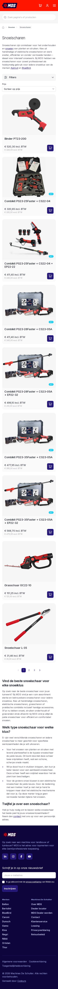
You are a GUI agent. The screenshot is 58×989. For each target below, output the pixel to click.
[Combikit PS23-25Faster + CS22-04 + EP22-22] (29, 250)
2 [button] (29, 670)
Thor (4, 947)
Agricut (14, 68)
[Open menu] (54, 5)
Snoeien (11, 27)
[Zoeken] (5, 17)
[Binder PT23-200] (29, 123)
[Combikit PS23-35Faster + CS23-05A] (29, 442)
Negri (5, 934)
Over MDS (36, 904)
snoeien (9, 48)
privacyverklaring (33, 882)
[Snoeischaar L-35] (29, 632)
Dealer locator (39, 908)
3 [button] (34, 670)
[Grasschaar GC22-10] (29, 570)
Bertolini (6, 908)
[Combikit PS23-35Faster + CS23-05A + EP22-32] (29, 506)
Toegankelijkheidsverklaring (16, 965)
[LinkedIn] (5, 856)
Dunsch (6, 921)
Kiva (4, 930)
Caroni (5, 917)
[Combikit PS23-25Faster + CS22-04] (29, 186)
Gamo (5, 925)
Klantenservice (39, 921)
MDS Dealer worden (41, 912)
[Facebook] (21, 856)
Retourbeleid (38, 934)
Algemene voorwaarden (14, 961)
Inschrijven (10, 888)
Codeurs (21, 981)
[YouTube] (29, 856)
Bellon (5, 904)
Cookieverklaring (37, 961)
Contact (35, 917)
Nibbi (5, 938)
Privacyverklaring (40, 930)
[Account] (47, 5)
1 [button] (23, 670)
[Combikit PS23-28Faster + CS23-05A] (29, 314)
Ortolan (6, 943)
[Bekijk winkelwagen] (40, 5)
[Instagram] (13, 856)
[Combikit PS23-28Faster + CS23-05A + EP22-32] (29, 378)
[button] (40, 670)
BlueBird (26, 68)
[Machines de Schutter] (3, 27)
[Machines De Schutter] (9, 5)
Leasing (35, 925)
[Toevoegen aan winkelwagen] (50, 148)
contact (17, 816)
